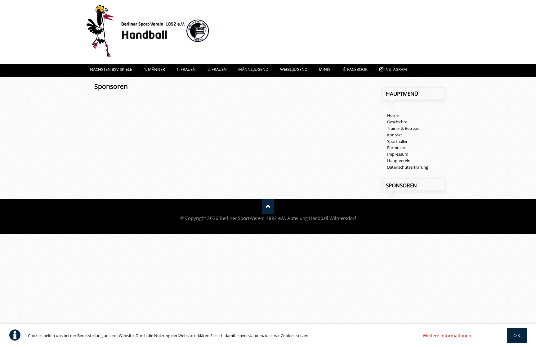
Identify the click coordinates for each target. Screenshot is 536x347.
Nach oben (268, 206)
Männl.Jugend (253, 69)
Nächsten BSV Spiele (111, 69)
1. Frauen (186, 69)
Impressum (397, 154)
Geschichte (397, 122)
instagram (395, 69)
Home (393, 115)
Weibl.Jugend (293, 69)
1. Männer (154, 69)
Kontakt (394, 135)
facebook (357, 69)
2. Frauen (217, 69)
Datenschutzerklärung (407, 167)
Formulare (396, 147)
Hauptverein (398, 160)
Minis (324, 69)
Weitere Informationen (447, 335)
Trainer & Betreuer (404, 128)
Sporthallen (398, 141)
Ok (516, 335)
